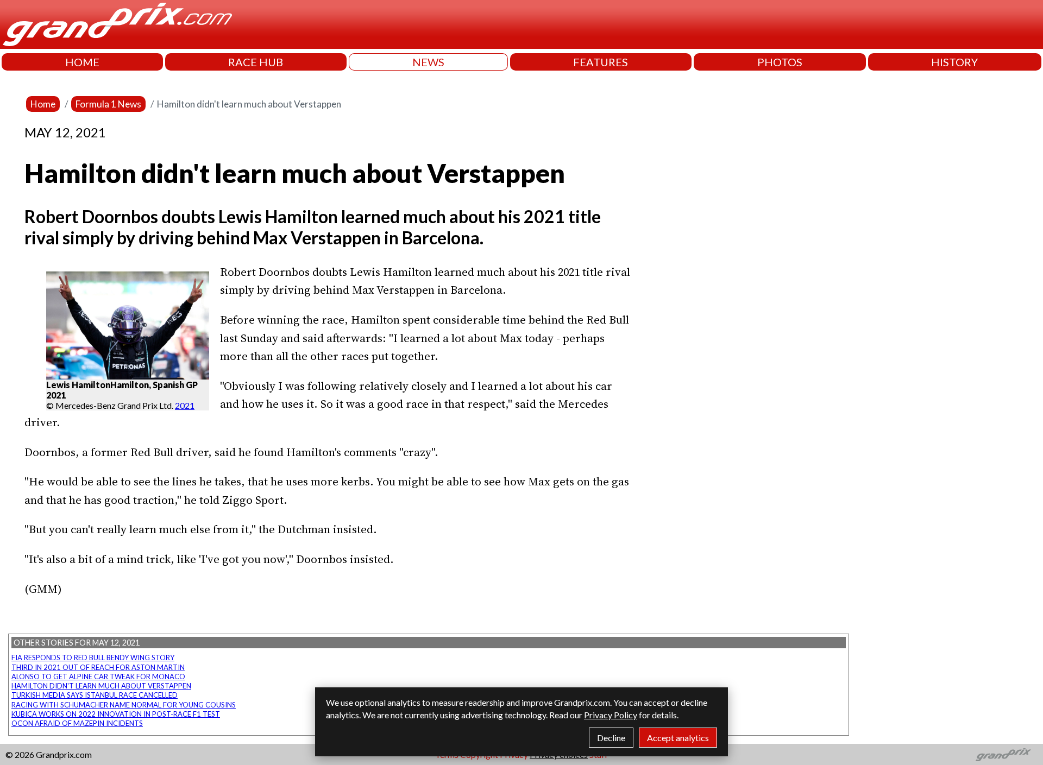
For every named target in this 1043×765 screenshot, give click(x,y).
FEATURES (600, 61)
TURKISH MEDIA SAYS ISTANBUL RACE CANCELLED (94, 695)
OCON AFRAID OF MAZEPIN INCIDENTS (77, 723)
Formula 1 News (108, 104)
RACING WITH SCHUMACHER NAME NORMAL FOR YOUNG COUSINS (123, 704)
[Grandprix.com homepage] (1003, 754)
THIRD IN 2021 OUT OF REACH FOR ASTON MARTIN (98, 667)
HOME (82, 61)
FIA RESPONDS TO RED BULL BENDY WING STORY (92, 657)
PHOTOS (779, 61)
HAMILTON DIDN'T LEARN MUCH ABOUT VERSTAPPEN (101, 685)
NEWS (428, 61)
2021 (184, 405)
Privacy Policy (610, 715)
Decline (611, 737)
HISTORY (954, 61)
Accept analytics (678, 737)
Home (42, 104)
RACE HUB (255, 61)
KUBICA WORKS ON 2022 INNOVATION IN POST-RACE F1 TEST (115, 714)
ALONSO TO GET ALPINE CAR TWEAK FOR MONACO (98, 676)
